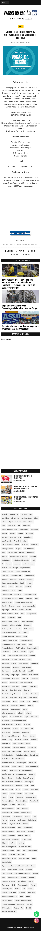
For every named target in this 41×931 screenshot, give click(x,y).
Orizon (11, 789)
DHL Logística (11, 617)
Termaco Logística (23, 885)
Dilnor (19, 617)
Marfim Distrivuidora (22, 755)
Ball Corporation (12, 552)
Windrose (29, 904)
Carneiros (29, 583)
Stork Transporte (7, 873)
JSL (22, 728)
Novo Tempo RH (29, 782)
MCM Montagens (21, 763)
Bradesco (8, 564)
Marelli (33, 751)
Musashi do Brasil (15, 770)
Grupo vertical (6, 701)
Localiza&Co (34, 740)
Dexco (3, 617)
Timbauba (33, 885)
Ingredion (4, 717)
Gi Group (14, 659)
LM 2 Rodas (18, 740)
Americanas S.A (23, 529)
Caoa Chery (30, 579)
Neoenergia (32, 774)
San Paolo (12, 843)
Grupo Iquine (15, 678)
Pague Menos (34, 789)
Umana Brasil (31, 893)
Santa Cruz (21, 843)
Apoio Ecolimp (34, 529)
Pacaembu (25, 789)
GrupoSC (15, 701)
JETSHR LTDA (27, 724)
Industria (20, 713)
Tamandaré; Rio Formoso (8, 881)
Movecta (20, 766)
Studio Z (35, 873)
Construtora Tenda (14, 606)
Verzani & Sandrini (7, 900)
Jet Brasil (18, 724)
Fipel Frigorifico (20, 648)
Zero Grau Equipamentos (9, 912)
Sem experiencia (32, 850)
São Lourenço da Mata (8, 850)
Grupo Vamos (22, 698)
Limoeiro (25, 736)
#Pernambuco (32, 244)
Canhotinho (13, 579)
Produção (12, 820)
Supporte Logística (13, 877)
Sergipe (4, 854)
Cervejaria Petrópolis (30, 594)
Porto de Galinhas (26, 812)
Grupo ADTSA (34, 663)
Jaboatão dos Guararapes (18, 721)
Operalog (4, 789)
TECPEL (13, 885)
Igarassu (30, 705)
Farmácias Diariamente (8, 644)
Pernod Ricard (34, 801)
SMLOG (3, 870)
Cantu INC (21, 579)
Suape (3, 877)
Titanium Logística (7, 889)
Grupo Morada (6, 686)
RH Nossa (20, 835)
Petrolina (12, 805)
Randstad (4, 824)
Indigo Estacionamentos (8, 713)
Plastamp (25, 808)
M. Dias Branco (6, 747)
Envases (18, 636)
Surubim (23, 877)
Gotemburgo (5, 663)
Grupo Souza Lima (15, 694)
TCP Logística (22, 881)
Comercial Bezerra (7, 602)
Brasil (20, 27)
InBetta (25, 709)
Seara (18, 850)
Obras (26, 786)
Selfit (24, 850)
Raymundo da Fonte (15, 824)
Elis (19, 633)
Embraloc (25, 633)
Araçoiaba (12, 533)
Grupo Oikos (33, 686)
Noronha (18, 778)
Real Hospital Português (8, 828)
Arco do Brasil (29, 533)
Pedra (31, 793)
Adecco (36, 518)
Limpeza (32, 736)
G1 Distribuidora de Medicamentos (17, 656)
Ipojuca (27, 717)
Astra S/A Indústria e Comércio (10, 545)
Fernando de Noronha (7, 648)
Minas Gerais (5, 766)
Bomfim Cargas (6, 560)
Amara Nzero (26, 526)
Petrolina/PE (21, 805)
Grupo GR (24, 675)
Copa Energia (5, 610)
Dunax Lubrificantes (15, 629)
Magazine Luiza (32, 747)
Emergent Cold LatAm (8, 636)
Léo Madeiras (25, 732)
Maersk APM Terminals (19, 747)
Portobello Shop (17, 816)
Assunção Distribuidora (20, 541)
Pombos (16, 812)
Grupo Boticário (26, 667)
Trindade (4, 893)
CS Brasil (14, 610)
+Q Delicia (12, 514)
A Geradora (24, 514)
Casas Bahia (28, 587)
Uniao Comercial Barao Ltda (9, 896)
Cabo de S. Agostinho (7, 571)
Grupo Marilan (13, 682)
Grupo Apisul (16, 667)
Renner (4, 835)
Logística (21, 743)
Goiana (29, 659)
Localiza (26, 740)
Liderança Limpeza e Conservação (11, 736)
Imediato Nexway (15, 709)
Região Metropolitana (8, 831)
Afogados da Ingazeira (15, 522)
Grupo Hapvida (6, 678)
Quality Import (22, 820)
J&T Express (5, 721)
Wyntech (16, 908)
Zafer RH (28, 908)
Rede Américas (28, 828)
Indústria (28, 713)
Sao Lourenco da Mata (25, 847)
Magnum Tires (6, 751)
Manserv (26, 751)
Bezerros (4, 556)
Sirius (32, 866)
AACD (31, 514)
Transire (30, 889)
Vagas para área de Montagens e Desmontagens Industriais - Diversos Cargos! (20, 307)
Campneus (5, 579)
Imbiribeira (5, 709)
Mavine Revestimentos (8, 763)
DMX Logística (27, 625)
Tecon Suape (5, 885)
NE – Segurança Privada (19, 774)
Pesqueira (4, 805)
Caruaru (11, 587)
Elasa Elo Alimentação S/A (9, 633)
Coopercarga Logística (29, 606)
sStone (21, 870)
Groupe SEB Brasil (23, 663)
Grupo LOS (4, 682)
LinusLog (4, 740)
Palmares (4, 793)
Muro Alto (4, 770)
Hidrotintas (5, 705)
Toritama (17, 889)
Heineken (35, 701)
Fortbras (15, 652)
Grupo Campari (6, 671)
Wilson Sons (20, 904)
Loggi (14, 743)
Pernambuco (19, 797)
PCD (26, 793)
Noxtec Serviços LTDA (8, 786)
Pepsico (4, 797)
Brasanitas (17, 564)
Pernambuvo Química (21, 801)
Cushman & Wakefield (25, 610)
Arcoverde (5, 537)
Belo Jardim (30, 552)
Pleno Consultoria (7, 812)
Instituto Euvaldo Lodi (16, 717)
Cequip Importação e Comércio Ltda (11, 594)
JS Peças (15, 728)
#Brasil (5, 244)
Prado (34, 816)
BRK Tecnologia (14, 568)
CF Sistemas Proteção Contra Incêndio (12, 598)
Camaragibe (5, 575)
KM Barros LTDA (6, 732)
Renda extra (31, 831)
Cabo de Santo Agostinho (23, 571)
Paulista (19, 793)
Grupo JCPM (25, 678)
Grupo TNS (5, 698)
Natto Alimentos (27, 770)
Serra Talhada (21, 854)
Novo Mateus (18, 782)
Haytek (28, 701)
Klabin (27, 728)
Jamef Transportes (7, 724)
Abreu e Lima (5, 518)
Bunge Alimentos (25, 568)
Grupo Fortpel (15, 675)
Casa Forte (19, 587)
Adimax (4, 522)
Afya (24, 522)
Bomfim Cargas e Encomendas (21, 560)
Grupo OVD (4, 690)
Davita (22, 613)
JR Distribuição (6, 728)
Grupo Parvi (27, 690)
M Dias (28, 743)
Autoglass (18, 548)
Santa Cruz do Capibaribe (9, 847)
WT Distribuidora (6, 908)
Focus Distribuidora (32, 648)
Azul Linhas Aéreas (29, 548)
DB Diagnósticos (31, 613)
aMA (19, 526)
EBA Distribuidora (28, 629)
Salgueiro (4, 843)
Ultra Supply (13, 893)
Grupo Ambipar (6, 667)
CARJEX (22, 583)
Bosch (33, 560)
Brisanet (4, 568)
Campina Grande (29, 575)
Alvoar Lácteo (11, 526)
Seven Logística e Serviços (9, 858)
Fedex (30, 644)
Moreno (14, 766)
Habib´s (22, 701)
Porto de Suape (6, 816)
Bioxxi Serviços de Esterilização (18, 556)
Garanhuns (32, 656)
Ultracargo (22, 893)
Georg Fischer (6, 659)
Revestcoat (12, 835)
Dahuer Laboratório (7, 613)
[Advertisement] (20, 210)
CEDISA (20, 591)
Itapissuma (34, 717)
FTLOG (3, 656)
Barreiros (22, 552)
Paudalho (12, 793)
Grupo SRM (25, 694)
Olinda (32, 786)
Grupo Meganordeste (26, 682)
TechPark (30, 881)
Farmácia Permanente (26, 640)
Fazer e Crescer (21, 644)
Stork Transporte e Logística (22, 873)
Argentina (13, 537)
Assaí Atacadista (6, 541)
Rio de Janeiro (6, 839)
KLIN (32, 728)
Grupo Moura (15, 686)
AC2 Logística (15, 518)
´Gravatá (4, 514)
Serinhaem (12, 854)
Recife (19, 828)
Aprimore (4, 533)
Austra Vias (34, 545)
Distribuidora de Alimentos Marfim (11, 625)
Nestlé (4, 778)
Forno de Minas (6, 652)
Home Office (14, 705)
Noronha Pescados (28, 778)
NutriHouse (19, 786)
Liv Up (10, 740)
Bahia (3, 552)
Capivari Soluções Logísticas (10, 583)
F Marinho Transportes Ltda (9, 640)
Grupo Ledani (34, 678)
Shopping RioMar (6, 862)
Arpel (19, 537)
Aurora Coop (25, 545)
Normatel (10, 778)
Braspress (31, 564)
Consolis (4, 606)
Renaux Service (21, 831)
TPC (24, 889)
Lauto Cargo (16, 732)
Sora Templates (18, 927)
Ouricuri (18, 789)
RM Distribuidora (26, 839)
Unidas (21, 896)
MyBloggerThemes (29, 927)
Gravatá (13, 663)
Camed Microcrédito (16, 575)
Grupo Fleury (5, 675)
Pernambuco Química (7, 801)
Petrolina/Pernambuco (8, 808)
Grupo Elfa (30, 671)
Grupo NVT (24, 686)
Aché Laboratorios (27, 518)
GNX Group (22, 659)
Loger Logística (6, 743)
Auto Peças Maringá (7, 548)
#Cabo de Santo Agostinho (18, 244)
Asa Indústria (27, 537)
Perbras (11, 797)
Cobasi (36, 598)
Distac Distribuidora (27, 621)
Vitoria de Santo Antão (8, 904)
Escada (25, 636)
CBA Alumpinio (6, 591)
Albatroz (30, 522)
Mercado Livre (32, 763)
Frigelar (31, 652)
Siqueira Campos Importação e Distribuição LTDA (15, 866)
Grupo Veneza (33, 698)
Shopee (34, 858)
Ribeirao (27, 835)
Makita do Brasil (16, 751)
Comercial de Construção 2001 (23, 602)
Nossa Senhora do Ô (7, 782)
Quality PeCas (32, 820)
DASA (16, 613)
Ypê (22, 908)
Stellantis (29, 870)
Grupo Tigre (34, 694)
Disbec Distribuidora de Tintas (10, 621)
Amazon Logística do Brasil (9, 529)
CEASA (13, 591)
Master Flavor (6, 759)
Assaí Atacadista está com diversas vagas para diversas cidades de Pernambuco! (20, 327)
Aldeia (3, 526)
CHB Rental (29, 598)
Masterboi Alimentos (18, 759)
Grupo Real (5, 694)
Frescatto (23, 652)
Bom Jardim (33, 556)
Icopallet (22, 705)
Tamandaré (31, 877)
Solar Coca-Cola (12, 870)
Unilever (28, 896)
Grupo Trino (13, 698)
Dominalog (5, 629)
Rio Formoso (15, 839)
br (2, 564)
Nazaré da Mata (6, 774)
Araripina (20, 533)
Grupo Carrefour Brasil (19, 671)
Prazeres (4, 820)
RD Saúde (25, 824)
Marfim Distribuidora (7, 755)
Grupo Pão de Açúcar (15, 690)
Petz (18, 808)
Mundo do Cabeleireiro (32, 766)
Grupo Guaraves (33, 675)
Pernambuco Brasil (31, 797)
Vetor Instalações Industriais (23, 900)
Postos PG (27, 816)
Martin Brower (34, 755)
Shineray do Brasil (24, 858)
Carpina (4, 587)
